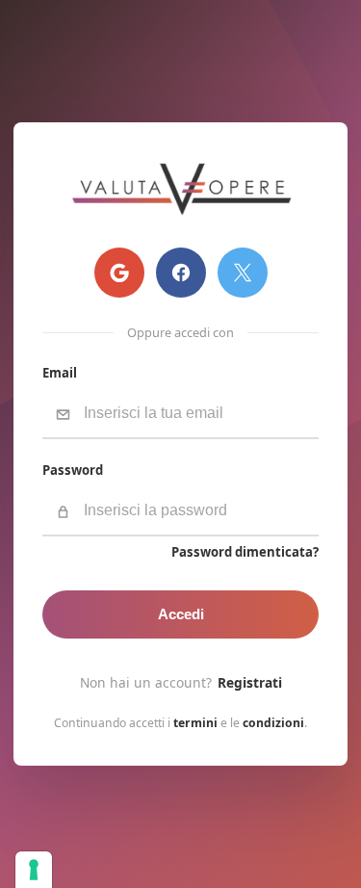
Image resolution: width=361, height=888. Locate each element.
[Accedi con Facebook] (181, 273)
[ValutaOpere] (181, 189)
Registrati (250, 682)
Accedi (181, 614)
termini (195, 723)
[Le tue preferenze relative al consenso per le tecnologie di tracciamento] (33, 869)
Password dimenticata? (245, 553)
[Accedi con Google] (119, 273)
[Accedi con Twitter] (243, 273)
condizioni (273, 723)
